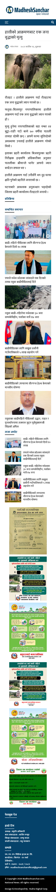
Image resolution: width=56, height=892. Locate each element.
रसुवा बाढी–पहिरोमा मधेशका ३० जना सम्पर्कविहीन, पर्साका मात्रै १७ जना (24, 315)
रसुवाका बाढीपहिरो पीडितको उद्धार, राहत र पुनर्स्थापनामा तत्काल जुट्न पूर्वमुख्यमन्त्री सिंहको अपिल (27, 423)
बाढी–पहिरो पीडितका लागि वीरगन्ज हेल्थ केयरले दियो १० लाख (25, 245)
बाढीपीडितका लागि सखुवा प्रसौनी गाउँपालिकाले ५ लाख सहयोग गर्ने (21, 350)
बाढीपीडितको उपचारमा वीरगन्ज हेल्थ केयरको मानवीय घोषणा (28, 386)
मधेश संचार (14, 46)
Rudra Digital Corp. (38, 889)
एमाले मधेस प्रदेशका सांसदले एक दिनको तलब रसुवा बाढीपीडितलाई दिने (25, 280)
